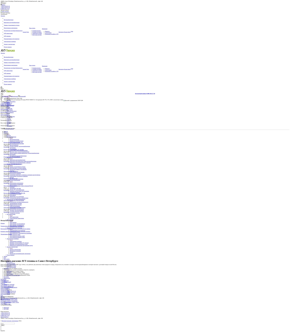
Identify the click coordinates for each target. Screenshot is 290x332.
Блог (2, 295)
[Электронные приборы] (13, 40)
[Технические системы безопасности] (13, 29)
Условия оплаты (5, 290)
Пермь (8, 115)
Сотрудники (4, 284)
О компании (4, 282)
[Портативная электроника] (13, 26)
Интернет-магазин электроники (10, 321)
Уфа (8, 124)
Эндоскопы (3, 303)
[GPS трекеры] (13, 34)
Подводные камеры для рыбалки (9, 301)
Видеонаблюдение (14, 139)
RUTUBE (7, 304)
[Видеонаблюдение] (13, 18)
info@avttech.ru (4, 317)
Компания (3, 280)
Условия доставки (5, 291)
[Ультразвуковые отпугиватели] (13, 37)
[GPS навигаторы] (13, 32)
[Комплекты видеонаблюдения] (13, 21)
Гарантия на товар (5, 292)
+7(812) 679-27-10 (5, 6)
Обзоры (3, 223)
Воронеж (9, 104)
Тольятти (9, 122)
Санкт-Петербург (11, 101)
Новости (3, 283)
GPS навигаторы (14, 217)
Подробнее (7, 102)
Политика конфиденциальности (9, 287)
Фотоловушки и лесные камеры (9, 298)
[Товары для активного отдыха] (13, 24)
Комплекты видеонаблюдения (17, 160)
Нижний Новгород (11, 111)
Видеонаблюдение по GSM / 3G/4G (10, 302)
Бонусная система (5, 294)
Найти (2, 325)
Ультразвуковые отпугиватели (17, 230)
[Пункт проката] (13, 45)
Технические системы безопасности (19, 202)
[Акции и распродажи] (13, 43)
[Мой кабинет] (1, 87)
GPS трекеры (13, 222)
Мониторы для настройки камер (9, 299)
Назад (8, 97)
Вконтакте (6, 307)
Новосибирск (10, 112)
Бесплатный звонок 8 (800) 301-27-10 (145, 93)
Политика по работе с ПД (7, 286)
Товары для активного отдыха (17, 166)
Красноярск (10, 109)
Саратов (9, 119)
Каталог (9, 135)
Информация (4, 288)
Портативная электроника (16, 183)
